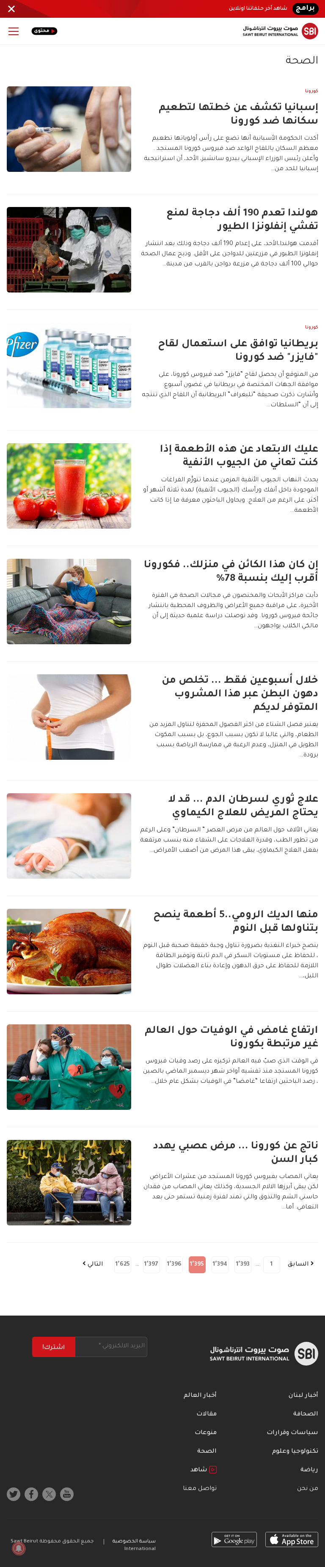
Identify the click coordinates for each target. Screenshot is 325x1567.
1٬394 (220, 1264)
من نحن (307, 1489)
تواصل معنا (200, 1489)
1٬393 (243, 1264)
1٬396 (174, 1264)
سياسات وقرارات (292, 1433)
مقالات (206, 1414)
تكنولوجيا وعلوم (295, 1451)
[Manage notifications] (18, 1548)
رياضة (309, 1470)
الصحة (207, 1451)
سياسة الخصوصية (134, 1542)
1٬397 (151, 1264)
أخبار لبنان (303, 1396)
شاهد (199, 1470)
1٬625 (123, 1264)
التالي (94, 1264)
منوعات (206, 1433)
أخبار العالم (200, 1396)
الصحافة (305, 1414)
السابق (299, 1264)
